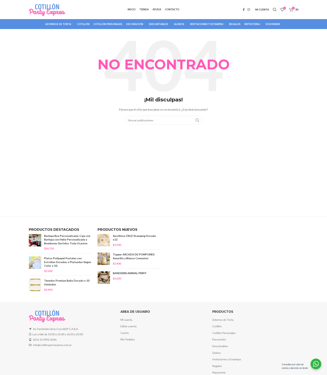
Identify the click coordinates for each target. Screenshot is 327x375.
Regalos (217, 366)
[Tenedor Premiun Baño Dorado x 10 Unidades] (35, 285)
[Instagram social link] (248, 9)
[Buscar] (275, 9)
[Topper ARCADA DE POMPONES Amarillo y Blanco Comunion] (104, 259)
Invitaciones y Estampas (226, 359)
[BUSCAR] (197, 120)
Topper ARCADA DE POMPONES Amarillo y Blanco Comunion (133, 256)
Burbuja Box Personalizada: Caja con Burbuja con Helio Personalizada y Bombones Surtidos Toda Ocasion (67, 239)
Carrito (124, 333)
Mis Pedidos (127, 339)
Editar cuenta (128, 326)
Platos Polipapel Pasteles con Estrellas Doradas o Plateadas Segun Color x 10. (67, 262)
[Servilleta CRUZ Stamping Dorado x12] (104, 240)
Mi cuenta (126, 319)
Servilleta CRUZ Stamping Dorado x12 (134, 237)
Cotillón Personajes (224, 333)
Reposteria (218, 372)
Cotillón (217, 326)
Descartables (220, 346)
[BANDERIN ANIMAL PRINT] (104, 277)
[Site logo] (47, 9)
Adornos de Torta (222, 319)
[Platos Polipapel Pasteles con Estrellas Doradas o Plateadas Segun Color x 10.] (35, 264)
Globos (216, 352)
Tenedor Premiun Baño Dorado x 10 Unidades (66, 282)
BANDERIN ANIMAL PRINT (130, 273)
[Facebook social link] (243, 9)
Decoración (219, 339)
